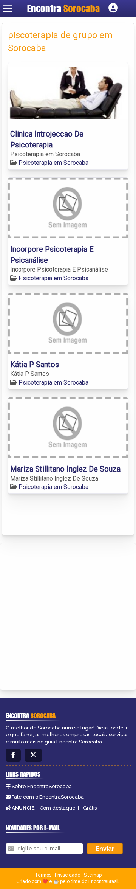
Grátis (90, 808)
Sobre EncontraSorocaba (42, 786)
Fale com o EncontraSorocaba (48, 797)
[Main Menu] (7, 8)
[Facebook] (13, 755)
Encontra (63, 8)
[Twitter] (33, 755)
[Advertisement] (68, 615)
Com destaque (58, 808)
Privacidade (67, 875)
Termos (43, 875)
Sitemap (93, 875)
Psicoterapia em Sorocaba (53, 162)
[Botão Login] (113, 8)
